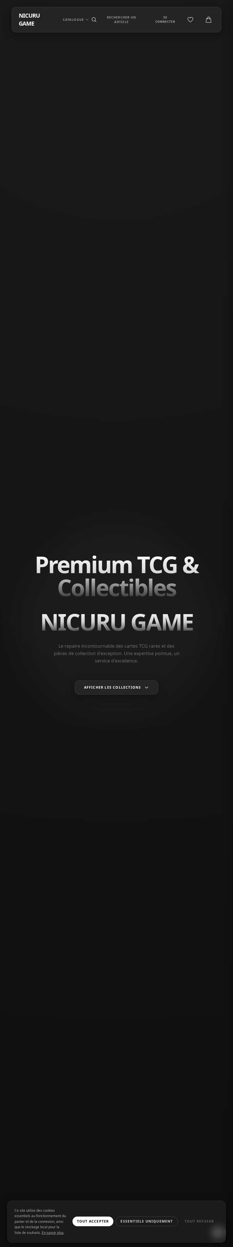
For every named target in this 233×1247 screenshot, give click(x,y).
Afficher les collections (112, 687)
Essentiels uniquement (146, 1221)
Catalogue (73, 19)
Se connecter (165, 19)
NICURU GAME (29, 19)
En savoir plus (53, 1232)
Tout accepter (93, 1221)
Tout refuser (199, 1221)
